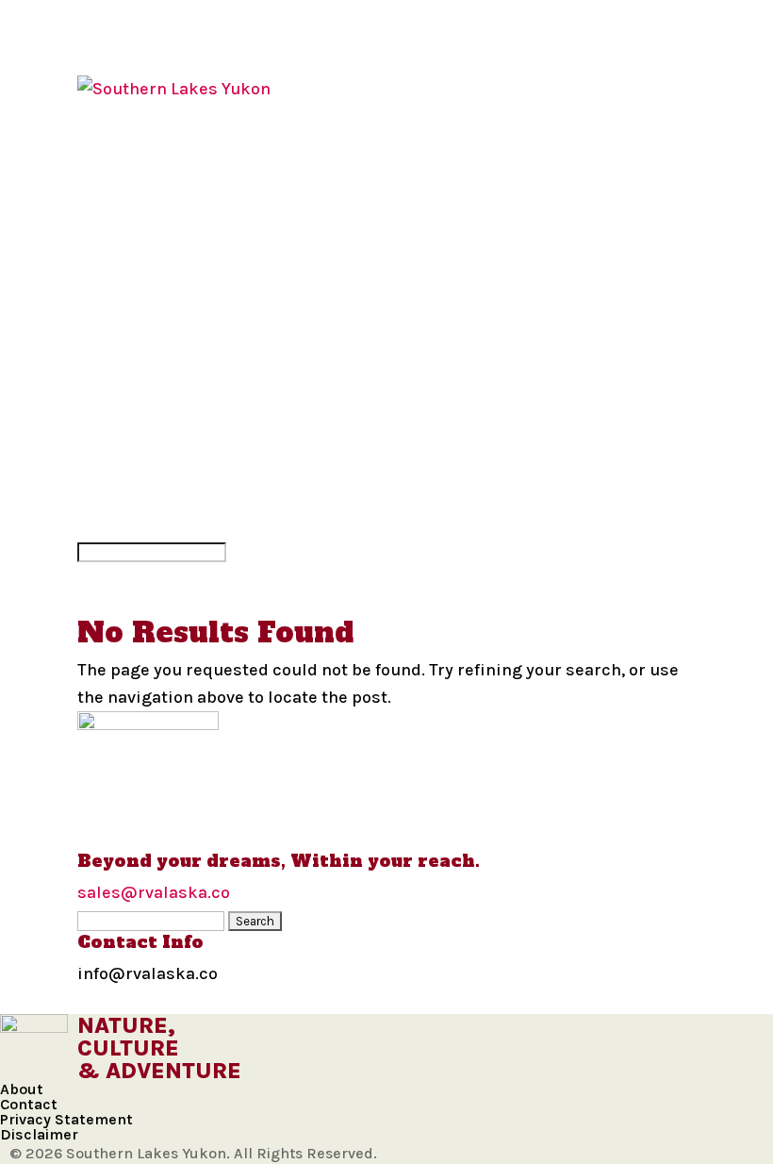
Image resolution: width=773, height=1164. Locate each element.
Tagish (107, 251)
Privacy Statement (66, 1119)
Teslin (107, 279)
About (21, 1089)
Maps (100, 305)
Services (117, 468)
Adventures (132, 333)
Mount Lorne (139, 224)
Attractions (134, 387)
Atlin (101, 143)
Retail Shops (135, 496)
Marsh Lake (130, 197)
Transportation (152, 415)
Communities (137, 116)
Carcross (121, 169)
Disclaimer (39, 1134)
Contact (29, 1104)
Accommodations (157, 360)
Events (109, 441)
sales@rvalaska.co (153, 892)
